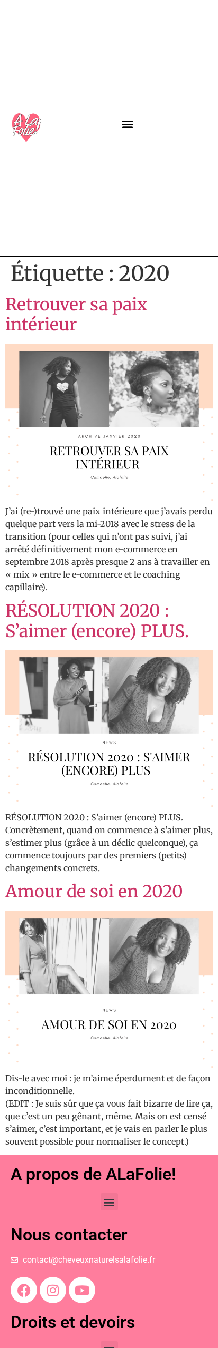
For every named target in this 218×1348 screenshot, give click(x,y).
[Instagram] (53, 1290)
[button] (128, 123)
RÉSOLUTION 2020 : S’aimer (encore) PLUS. (97, 620)
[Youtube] (82, 1290)
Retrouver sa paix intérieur (76, 314)
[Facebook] (24, 1290)
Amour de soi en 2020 (94, 891)
